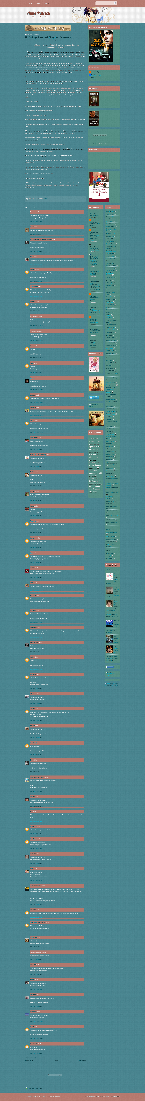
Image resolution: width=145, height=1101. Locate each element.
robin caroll (109, 527)
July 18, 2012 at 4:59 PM (36, 688)
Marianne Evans (110, 337)
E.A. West (109, 280)
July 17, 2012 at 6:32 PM (36, 532)
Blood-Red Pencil (95, 247)
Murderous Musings (93, 341)
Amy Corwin (109, 221)
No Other (108, 365)
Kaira (32, 506)
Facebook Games (104, 1096)
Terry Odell (109, 419)
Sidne (32, 227)
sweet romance (110, 541)
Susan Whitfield (110, 414)
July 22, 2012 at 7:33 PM (36, 1053)
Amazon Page (95, 72)
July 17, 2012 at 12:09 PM (36, 432)
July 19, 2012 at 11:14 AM (36, 791)
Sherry (32, 979)
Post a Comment (30, 1058)
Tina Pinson (109, 426)
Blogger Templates (55, 1096)
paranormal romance (112, 515)
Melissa (32, 472)
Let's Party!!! (109, 570)
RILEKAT (33, 693)
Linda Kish (33, 994)
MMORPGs (96, 1096)
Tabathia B (33, 743)
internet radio (97, 141)
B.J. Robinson (110, 224)
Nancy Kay (109, 360)
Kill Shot (108, 315)
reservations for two (111, 522)
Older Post (82, 1060)
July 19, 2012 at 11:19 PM (36, 848)
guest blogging (110, 476)
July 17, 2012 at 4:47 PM (36, 515)
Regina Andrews (110, 382)
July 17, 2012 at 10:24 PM (36, 590)
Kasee (32, 868)
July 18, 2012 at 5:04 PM (36, 703)
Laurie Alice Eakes (111, 330)
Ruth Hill (33, 965)
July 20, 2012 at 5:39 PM (36, 863)
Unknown (33, 301)
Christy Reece (110, 253)
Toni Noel (108, 431)
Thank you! (93, 274)
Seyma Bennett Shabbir (37, 922)
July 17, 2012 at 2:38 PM (36, 466)
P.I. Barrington (110, 370)
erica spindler (110, 468)
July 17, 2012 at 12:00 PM (36, 389)
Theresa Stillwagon (111, 421)
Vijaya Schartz (110, 434)
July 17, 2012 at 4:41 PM (36, 500)
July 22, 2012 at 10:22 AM (36, 1021)
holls (31, 363)
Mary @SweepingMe (37, 777)
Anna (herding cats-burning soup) (41, 239)
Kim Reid (33, 854)
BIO (38, 3)
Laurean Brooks (110, 327)
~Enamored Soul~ (36, 886)
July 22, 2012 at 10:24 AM (36, 1038)
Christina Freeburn (111, 251)
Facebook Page (96, 75)
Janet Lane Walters (111, 288)
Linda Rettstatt (110, 332)
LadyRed (33, 408)
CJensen (33, 610)
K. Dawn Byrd (110, 304)
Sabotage (108, 392)
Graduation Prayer (95, 322)
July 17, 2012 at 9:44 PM (36, 577)
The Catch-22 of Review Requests (94, 249)
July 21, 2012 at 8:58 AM (36, 946)
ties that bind (109, 553)
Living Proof (93, 222)
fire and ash (109, 471)
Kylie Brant (109, 317)
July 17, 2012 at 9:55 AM (36, 311)
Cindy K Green (110, 256)
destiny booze (110, 456)
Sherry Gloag (109, 406)
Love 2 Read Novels (93, 308)
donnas (32, 726)
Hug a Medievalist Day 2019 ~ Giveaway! (94, 299)
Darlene (32, 796)
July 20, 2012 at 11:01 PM (36, 880)
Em (31, 760)
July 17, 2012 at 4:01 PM (36, 485)
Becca (32, 582)
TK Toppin (109, 416)
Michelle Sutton (110, 353)
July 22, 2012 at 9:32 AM (36, 1006)
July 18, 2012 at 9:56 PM (36, 754)
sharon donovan (110, 536)
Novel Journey (94, 329)
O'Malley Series (110, 368)
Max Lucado (109, 348)
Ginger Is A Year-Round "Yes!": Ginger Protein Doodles (94, 238)
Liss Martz (33, 937)
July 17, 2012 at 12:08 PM (36, 415)
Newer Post (29, 1060)
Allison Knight (110, 214)
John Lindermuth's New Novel (95, 344)
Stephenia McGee (111, 408)
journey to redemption (112, 492)
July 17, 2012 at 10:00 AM (36, 325)
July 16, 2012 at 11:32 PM (36, 234)
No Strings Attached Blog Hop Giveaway (48, 37)
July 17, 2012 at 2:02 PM (36, 449)
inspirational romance (112, 478)
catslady (33, 395)
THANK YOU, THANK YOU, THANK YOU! (93, 263)
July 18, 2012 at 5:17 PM (36, 720)
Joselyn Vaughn (110, 299)
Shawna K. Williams (111, 401)
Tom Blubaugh (110, 428)
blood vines (109, 443)
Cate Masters (110, 236)
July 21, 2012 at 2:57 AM (36, 917)
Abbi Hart (33, 595)
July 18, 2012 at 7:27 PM (36, 737)
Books (47, 3)
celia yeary (109, 449)
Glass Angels (110, 282)
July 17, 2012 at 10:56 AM (36, 357)
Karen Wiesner (110, 310)
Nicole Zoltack (110, 363)
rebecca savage (110, 519)
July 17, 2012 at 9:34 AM (36, 281)
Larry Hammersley (111, 324)
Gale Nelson (34, 642)
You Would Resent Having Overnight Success (95, 332)
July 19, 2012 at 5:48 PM (36, 833)
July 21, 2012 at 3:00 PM (36, 959)
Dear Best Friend (94, 215)
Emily (32, 256)
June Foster (109, 302)
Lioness (32, 378)
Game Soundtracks (115, 1096)
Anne (32, 346)
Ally (31, 811)
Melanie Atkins (110, 350)
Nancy (32, 420)
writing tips (109, 558)
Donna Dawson (110, 277)
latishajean (33, 627)
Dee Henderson (110, 270)
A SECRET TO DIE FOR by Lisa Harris (95, 311)
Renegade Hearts (111, 385)
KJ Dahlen (109, 307)
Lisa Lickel (109, 335)
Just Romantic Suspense (94, 272)
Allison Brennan (110, 211)
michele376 (34, 1044)
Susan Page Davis (111, 411)
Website (93, 78)
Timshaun (33, 839)
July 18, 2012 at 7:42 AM (36, 622)
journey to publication (112, 487)
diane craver (109, 459)
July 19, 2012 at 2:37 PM (36, 821)
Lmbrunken (33, 437)
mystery (108, 503)
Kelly (31, 657)
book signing (109, 446)
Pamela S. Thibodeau (112, 373)
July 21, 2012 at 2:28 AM (36, 904)
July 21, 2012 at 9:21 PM (36, 974)
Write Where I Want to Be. (94, 320)
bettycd (32, 491)
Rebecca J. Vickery (111, 378)
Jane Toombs (110, 285)
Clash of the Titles (111, 259)
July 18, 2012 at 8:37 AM (36, 637)
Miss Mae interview (111, 356)
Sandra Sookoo (110, 399)
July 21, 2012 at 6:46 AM (36, 932)
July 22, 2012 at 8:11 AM (36, 989)
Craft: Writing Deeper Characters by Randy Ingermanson (112, 658)
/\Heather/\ (33, 1011)
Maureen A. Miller (111, 345)
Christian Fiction (110, 244)
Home (30, 3)
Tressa (32, 568)
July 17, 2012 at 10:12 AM (36, 340)
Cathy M (33, 674)
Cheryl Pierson (110, 241)
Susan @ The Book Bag (38, 454)
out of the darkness (111, 511)
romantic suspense (111, 532)
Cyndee (32, 708)
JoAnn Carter (109, 297)
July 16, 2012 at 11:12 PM (36, 221)
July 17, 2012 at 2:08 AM (36, 251)
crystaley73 (34, 286)
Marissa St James (111, 340)
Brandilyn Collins (111, 233)
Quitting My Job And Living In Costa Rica (95, 258)
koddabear (33, 826)
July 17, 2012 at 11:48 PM (36, 605)
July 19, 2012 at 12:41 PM (36, 806)
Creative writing (110, 268)
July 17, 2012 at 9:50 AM (36, 296)
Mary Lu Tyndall (110, 343)
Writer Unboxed (94, 214)
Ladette (32, 269)
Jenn (31, 553)
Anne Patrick (38, 13)
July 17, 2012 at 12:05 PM (36, 402)
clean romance (110, 451)
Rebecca (33, 521)
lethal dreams (110, 501)
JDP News (93, 296)
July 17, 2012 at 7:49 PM (36, 547)
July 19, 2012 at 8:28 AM (36, 771)
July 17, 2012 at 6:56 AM (36, 264)
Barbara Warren (110, 226)
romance (108, 529)
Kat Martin (109, 312)
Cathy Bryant (109, 238)
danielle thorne (110, 454)
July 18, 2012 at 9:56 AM (36, 669)
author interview (110, 441)
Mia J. (32, 1026)
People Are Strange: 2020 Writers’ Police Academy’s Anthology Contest (95, 287)
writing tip (108, 556)
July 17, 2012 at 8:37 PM (36, 562)
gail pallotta (109, 473)
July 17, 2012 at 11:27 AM (36, 372)
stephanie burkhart (111, 539)
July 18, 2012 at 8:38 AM (36, 651)
